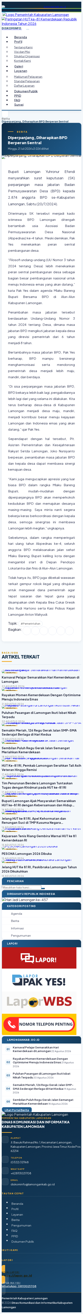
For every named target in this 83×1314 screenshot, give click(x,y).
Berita (6, 118)
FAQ (17, 100)
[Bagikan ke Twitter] (35, 631)
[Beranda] (5, 114)
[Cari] (43, 888)
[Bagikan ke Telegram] (61, 631)
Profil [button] (18, 41)
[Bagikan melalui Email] (69, 631)
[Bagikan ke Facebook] (27, 631)
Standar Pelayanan (27, 81)
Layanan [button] (20, 71)
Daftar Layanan (24, 85)
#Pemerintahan (30, 623)
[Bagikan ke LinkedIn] (52, 631)
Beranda (20, 37)
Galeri (18, 66)
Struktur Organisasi (27, 56)
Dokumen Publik (26, 91)
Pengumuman (21, 1225)
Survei (18, 104)
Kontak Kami (22, 60)
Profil (15, 1209)
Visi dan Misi (22, 51)
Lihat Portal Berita (17, 1110)
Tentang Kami (23, 47)
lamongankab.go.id (55, 6)
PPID (17, 95)
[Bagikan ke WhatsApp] (44, 631)
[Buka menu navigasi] (27, 29)
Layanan (17, 1214)
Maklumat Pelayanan (28, 76)
